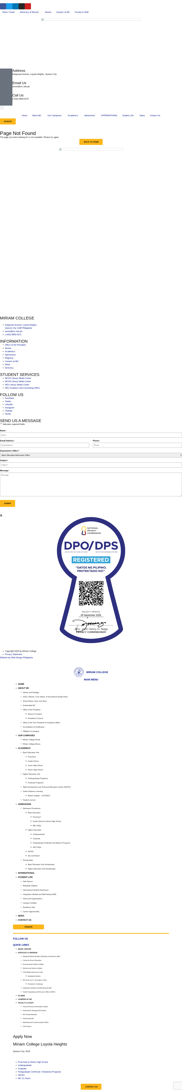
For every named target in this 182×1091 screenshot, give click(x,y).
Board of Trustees (35, 714)
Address (18, 71)
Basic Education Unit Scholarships (41, 864)
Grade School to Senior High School (47, 821)
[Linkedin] (15, 6)
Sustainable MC (29, 705)
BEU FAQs (37, 826)
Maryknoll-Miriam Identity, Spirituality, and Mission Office (41, 956)
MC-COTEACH (34, 856)
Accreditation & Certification (33, 727)
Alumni (48, 12)
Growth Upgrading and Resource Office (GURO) (39, 992)
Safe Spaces (28, 881)
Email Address (7, 441)
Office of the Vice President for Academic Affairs (41, 723)
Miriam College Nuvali (31, 740)
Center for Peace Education (32, 960)
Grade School (33, 761)
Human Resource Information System (35, 1007)
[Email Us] (6, 87)
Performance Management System (34, 1010)
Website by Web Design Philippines (16, 657)
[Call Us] (6, 99)
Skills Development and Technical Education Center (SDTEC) (47, 787)
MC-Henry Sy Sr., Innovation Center (35, 980)
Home (24, 115)
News (142, 115)
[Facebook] (3, 6)
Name (3, 431)
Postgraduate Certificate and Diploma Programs (51, 843)
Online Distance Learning (33, 791)
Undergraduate (39, 834)
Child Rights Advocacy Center (33, 972)
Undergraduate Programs (38, 778)
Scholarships (28, 860)
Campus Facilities (30, 903)
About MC (36, 115)
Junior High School (35, 765)
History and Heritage (31, 692)
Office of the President (31, 710)
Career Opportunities (31, 912)
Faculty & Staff (82, 12)
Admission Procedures (31, 808)
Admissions (89, 115)
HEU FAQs (37, 847)
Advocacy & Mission (29, 12)
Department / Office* (10, 451)
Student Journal (29, 800)
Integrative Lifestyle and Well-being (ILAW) (39, 894)
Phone (96, 441)
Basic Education (34, 813)
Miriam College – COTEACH (39, 796)
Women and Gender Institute (32, 968)
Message (4, 471)
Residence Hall (29, 907)
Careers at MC (63, 12)
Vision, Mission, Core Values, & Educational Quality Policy (45, 697)
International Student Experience (36, 890)
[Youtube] (28, 6)
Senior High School (35, 770)
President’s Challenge (35, 984)
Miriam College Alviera (31, 744)
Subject (4, 461)
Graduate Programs (35, 783)
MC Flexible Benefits (30, 1014)
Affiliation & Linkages (31, 731)
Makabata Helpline (30, 886)
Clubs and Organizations (32, 899)
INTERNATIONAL (109, 115)
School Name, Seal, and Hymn (35, 701)
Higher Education (34, 830)
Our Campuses (55, 115)
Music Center (8, 12)
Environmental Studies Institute (33, 964)
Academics (73, 115)
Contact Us (155, 115)
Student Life (127, 115)
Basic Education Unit (31, 752)
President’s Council (35, 718)
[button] (2, 108)
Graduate (36, 839)
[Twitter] (9, 6)
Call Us (18, 95)
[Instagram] (22, 6)
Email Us (19, 83)
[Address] (6, 75)
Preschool (32, 757)
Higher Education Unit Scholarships (41, 869)
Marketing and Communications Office (36, 1022)
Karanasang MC (28, 1018)
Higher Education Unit (31, 774)
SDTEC (31, 851)
